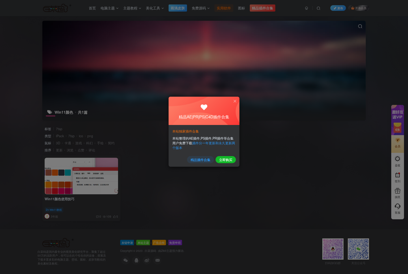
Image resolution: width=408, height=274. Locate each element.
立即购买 (225, 159)
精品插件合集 (200, 159)
